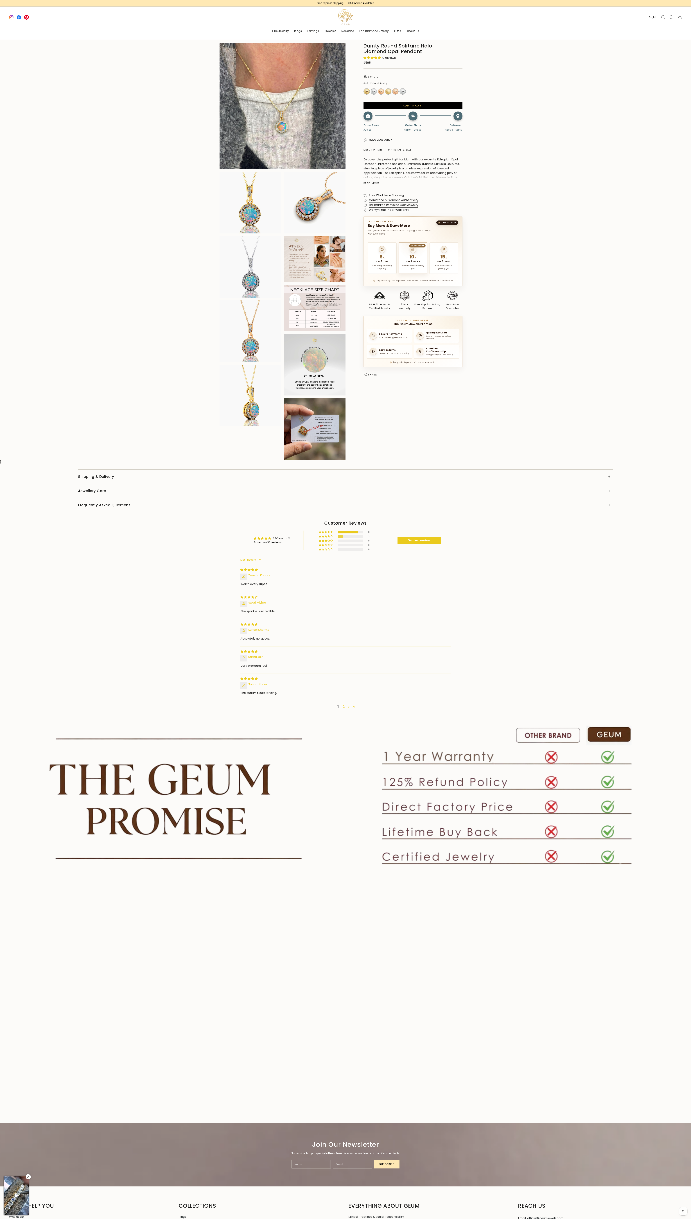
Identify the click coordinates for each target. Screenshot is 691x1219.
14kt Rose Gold (381, 91)
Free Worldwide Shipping (386, 195)
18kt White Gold (402, 91)
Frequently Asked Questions (104, 505)
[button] (372, 58)
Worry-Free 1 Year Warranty (389, 210)
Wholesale (16, 1217)
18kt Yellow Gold (388, 91)
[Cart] (680, 17)
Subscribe (386, 1164)
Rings (182, 1217)
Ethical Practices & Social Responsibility (376, 1217)
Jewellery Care (92, 490)
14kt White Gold (374, 91)
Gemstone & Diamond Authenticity (393, 200)
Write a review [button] (419, 540)
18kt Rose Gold (395, 91)
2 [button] (344, 706)
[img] (249, 570)
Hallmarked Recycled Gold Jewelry (393, 205)
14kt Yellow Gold (366, 91)
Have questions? (380, 140)
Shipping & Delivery (96, 476)
